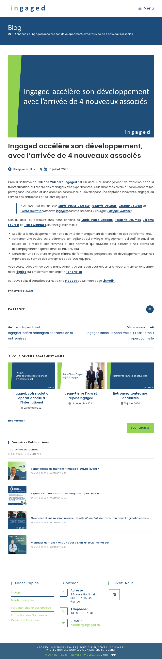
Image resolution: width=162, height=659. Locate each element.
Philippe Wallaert (25, 169)
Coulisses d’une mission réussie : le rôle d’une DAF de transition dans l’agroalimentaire (90, 518)
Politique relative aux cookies (31, 608)
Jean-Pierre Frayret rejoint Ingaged (81, 395)
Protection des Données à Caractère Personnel (81, 649)
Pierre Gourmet (31, 211)
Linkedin (109, 281)
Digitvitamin (109, 654)
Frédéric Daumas (104, 206)
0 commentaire (33, 454)
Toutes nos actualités (23, 449)
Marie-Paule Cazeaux (74, 206)
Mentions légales (22, 600)
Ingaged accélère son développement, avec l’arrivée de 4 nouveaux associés (82, 34)
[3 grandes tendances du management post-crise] (17, 495)
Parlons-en (74, 272)
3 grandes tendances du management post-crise (65, 493)
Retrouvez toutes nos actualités (130, 395)
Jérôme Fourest (130, 206)
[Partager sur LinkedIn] (150, 309)
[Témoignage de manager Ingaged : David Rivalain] (17, 471)
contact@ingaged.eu (85, 625)
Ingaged (71, 182)
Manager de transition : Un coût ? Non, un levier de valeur (70, 543)
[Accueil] (9, 34)
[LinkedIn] (114, 594)
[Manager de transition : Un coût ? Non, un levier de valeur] (17, 544)
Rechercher (16, 420)
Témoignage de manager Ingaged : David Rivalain (65, 469)
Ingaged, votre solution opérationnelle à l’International (31, 398)
